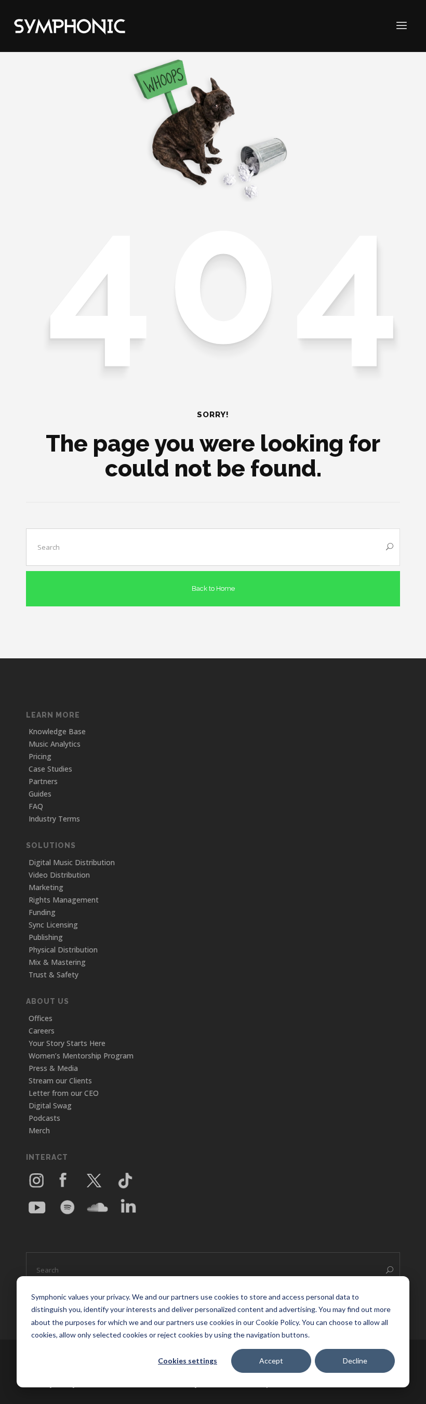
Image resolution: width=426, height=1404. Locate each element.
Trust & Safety (53, 974)
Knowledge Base (57, 731)
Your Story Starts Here (67, 1043)
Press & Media (53, 1068)
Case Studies (50, 769)
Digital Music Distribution (72, 862)
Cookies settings (187, 1360)
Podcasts (44, 1118)
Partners (43, 781)
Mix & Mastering (57, 962)
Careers (42, 1031)
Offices (40, 1018)
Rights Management (64, 900)
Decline (355, 1360)
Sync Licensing (53, 925)
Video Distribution (59, 875)
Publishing (46, 937)
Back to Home (213, 588)
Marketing (46, 887)
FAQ (36, 806)
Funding (42, 912)
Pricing (40, 756)
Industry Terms (54, 819)
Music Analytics (55, 744)
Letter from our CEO (64, 1093)
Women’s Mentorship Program (81, 1056)
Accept (271, 1360)
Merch (39, 1130)
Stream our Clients (60, 1080)
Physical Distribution (63, 950)
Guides (40, 794)
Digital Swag (50, 1105)
